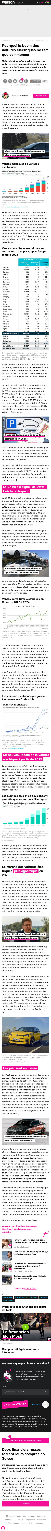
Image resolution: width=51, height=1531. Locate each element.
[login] (3, 1528)
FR (42, 2)
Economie (6, 41)
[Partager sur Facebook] (5, 81)
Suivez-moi (41, 95)
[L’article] (25, 1476)
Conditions (41, 1520)
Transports (18, 41)
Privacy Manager (36, 1523)
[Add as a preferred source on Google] (35, 81)
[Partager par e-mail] (15, 81)
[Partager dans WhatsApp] (10, 81)
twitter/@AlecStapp (16, 749)
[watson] (8, 2)
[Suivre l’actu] (45, 81)
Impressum (30, 1520)
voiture (33, 1297)
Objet (4, 1386)
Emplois (21, 1520)
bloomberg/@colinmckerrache (17, 207)
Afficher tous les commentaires (25, 1440)
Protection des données (17, 1523)
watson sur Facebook (36, 1516)
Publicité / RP (10, 1520)
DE (37, 2)
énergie (43, 1297)
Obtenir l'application (17, 1516)
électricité (8, 1301)
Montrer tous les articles (25, 1288)
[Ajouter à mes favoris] (26, 81)
